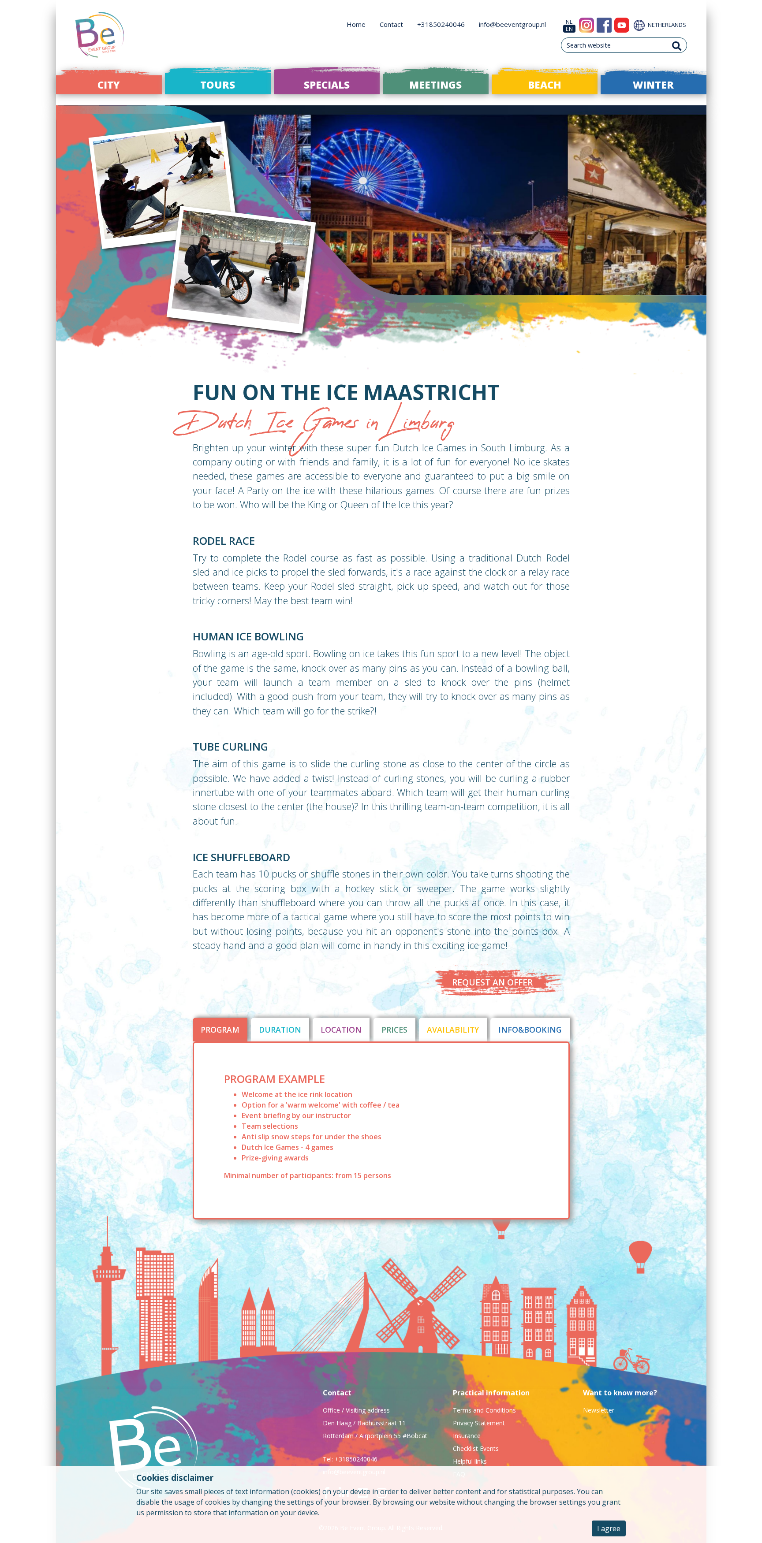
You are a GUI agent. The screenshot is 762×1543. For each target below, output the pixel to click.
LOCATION (341, 1029)
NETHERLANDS (666, 25)
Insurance (467, 1435)
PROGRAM (220, 1029)
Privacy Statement (479, 1423)
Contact (391, 24)
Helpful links (470, 1461)
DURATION (280, 1029)
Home (356, 24)
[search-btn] (677, 45)
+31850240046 (441, 24)
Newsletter (598, 1410)
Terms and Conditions (484, 1410)
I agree (608, 1528)
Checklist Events (476, 1448)
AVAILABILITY (453, 1029)
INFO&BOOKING (529, 1029)
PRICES (394, 1029)
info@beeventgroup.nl (512, 24)
